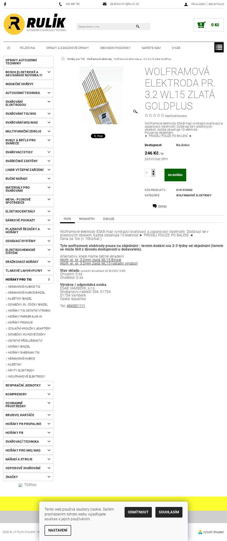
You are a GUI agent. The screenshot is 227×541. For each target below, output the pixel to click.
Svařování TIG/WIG (21, 113)
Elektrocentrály (20, 211)
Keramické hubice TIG (24, 286)
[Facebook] (5, 4)
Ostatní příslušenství (25, 340)
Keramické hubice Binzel (26, 292)
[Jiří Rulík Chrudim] (35, 24)
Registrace (216, 4)
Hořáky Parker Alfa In (25, 316)
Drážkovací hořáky (22, 262)
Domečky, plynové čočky (27, 334)
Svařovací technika (22, 441)
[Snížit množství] (153, 175)
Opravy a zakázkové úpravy (67, 48)
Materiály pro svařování (18, 189)
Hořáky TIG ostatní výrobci (29, 310)
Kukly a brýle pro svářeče (21, 141)
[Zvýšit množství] (153, 171)
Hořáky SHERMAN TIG (24, 352)
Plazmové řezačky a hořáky (23, 230)
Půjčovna (27, 48)
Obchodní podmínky (115, 48)
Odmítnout (138, 512)
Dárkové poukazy (20, 220)
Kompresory (16, 394)
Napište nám (151, 48)
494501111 (76, 306)
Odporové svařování (23, 468)
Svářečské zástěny (22, 161)
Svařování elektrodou (16, 103)
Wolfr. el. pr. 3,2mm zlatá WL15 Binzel (90, 260)
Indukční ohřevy (20, 84)
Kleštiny (15, 364)
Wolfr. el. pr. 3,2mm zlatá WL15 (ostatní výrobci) (99, 263)
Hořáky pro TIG (19, 279)
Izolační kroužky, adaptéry (29, 328)
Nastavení (57, 530)
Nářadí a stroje (19, 459)
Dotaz (162, 206)
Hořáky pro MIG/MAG (23, 450)
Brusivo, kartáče (20, 415)
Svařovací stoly (19, 152)
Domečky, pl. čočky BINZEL (28, 304)
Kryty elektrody (21, 370)
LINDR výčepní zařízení (24, 170)
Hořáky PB (14, 432)
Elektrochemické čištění (20, 251)
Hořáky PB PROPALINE (23, 424)
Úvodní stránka (8, 48)
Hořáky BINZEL (19, 346)
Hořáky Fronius (20, 322)
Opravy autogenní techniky (21, 61)
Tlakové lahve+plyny (24, 270)
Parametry (87, 218)
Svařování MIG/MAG (22, 122)
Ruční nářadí (16, 178)
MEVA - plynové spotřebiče (18, 201)
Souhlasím (169, 512)
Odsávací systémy (21, 241)
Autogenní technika (23, 93)
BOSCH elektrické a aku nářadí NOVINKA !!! (24, 73)
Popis (67, 218)
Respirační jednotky (23, 385)
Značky (12, 477)
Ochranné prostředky (16, 404)
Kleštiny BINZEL (20, 298)
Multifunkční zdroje (23, 131)
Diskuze (108, 218)
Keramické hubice (21, 358)
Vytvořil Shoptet (213, 532)
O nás (176, 48)
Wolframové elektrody (26, 376)
